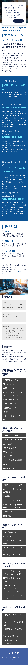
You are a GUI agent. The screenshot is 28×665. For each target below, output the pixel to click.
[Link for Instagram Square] (12, 653)
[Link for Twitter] (9, 653)
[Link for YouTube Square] (18, 653)
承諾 (18, 21)
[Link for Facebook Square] (15, 653)
